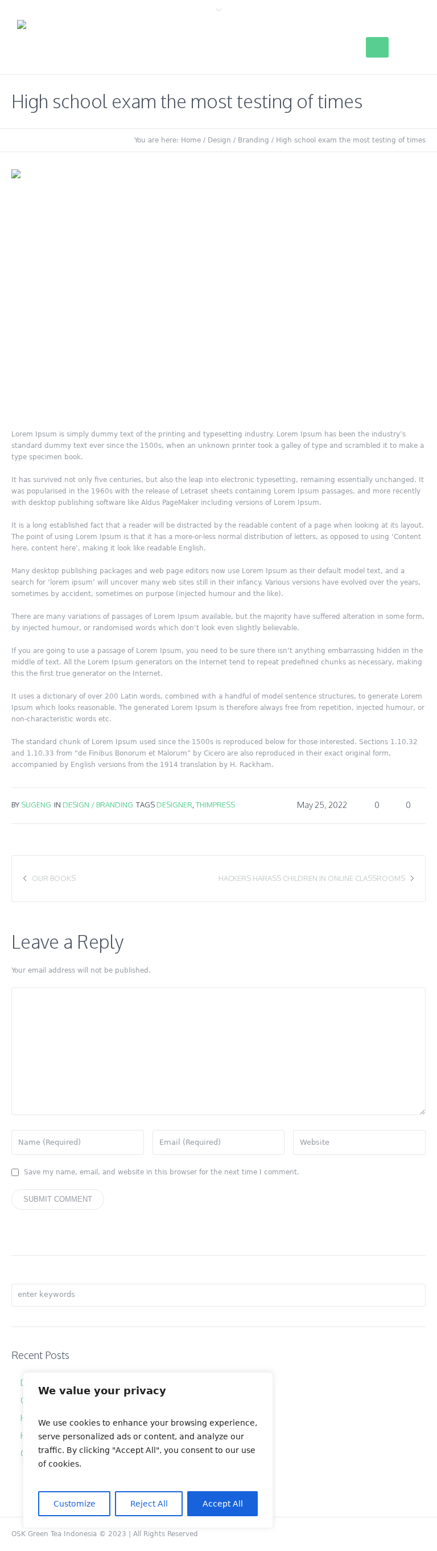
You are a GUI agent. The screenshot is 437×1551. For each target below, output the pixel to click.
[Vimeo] (400, 1534)
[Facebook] (362, 1534)
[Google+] (381, 1534)
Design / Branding (238, 140)
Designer (174, 804)
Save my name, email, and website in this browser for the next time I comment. (161, 1172)
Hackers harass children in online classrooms (311, 878)
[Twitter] (342, 1534)
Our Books (54, 878)
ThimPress (215, 804)
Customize (74, 1503)
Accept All (223, 1503)
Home (191, 140)
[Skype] (420, 1534)
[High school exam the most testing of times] (218, 289)
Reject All (149, 1503)
